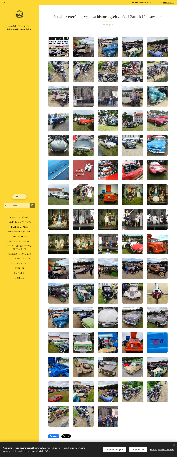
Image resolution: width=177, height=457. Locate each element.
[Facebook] (3, 2)
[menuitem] (19, 217)
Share (55, 436)
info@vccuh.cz (168, 2)
